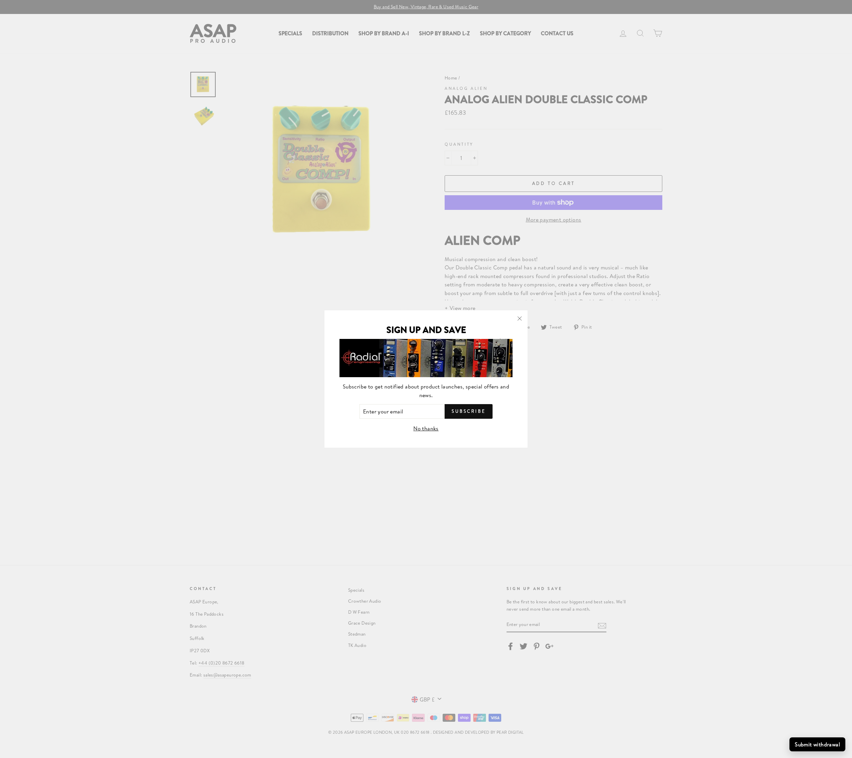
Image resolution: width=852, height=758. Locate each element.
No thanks (426, 428)
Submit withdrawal (817, 744)
